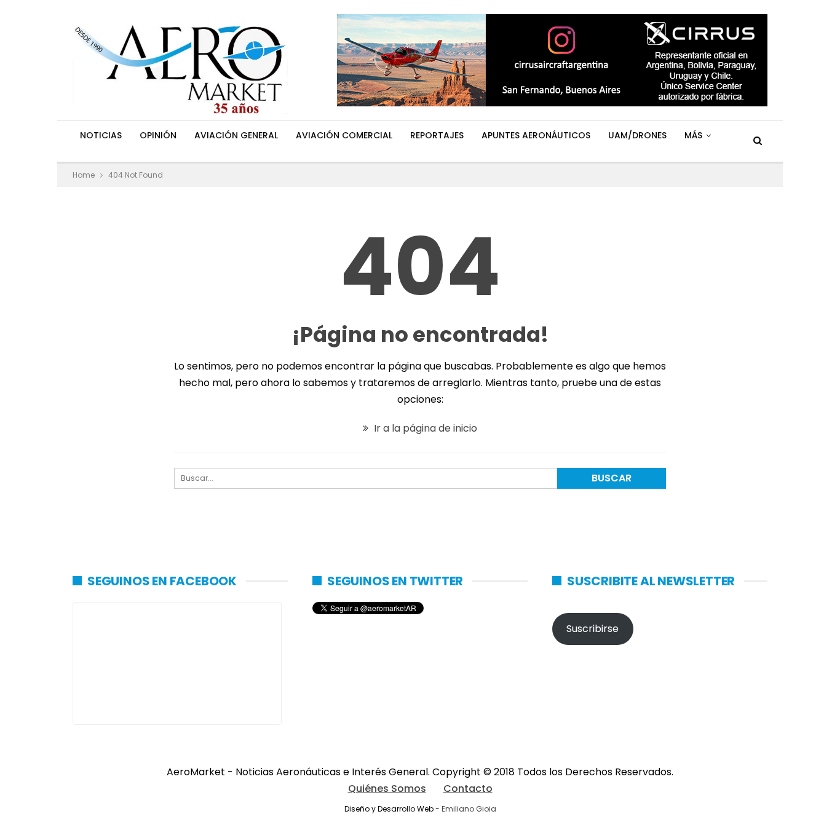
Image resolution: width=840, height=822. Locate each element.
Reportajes (437, 135)
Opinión (158, 135)
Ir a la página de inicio (424, 428)
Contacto (468, 788)
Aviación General (236, 135)
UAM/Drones (637, 135)
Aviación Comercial (344, 135)
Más (693, 135)
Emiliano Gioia (469, 809)
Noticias (101, 135)
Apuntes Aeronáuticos (535, 135)
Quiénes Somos (387, 788)
